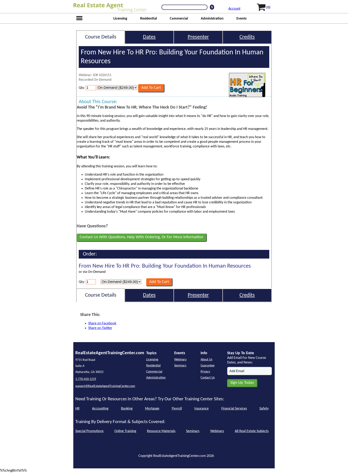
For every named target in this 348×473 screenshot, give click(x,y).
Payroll (177, 409)
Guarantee (207, 365)
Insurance (201, 409)
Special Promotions (89, 431)
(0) (268, 7)
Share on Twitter (100, 328)
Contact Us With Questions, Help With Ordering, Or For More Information (141, 237)
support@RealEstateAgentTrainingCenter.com (105, 386)
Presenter (198, 37)
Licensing (120, 19)
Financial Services (234, 409)
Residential (148, 19)
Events (241, 19)
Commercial (179, 19)
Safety (264, 409)
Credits (247, 37)
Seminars (180, 365)
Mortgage (152, 409)
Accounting (100, 409)
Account (234, 9)
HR (77, 409)
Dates (149, 37)
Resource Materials (161, 431)
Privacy (205, 371)
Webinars (180, 359)
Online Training (125, 431)
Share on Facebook (102, 323)
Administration (212, 19)
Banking (127, 409)
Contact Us (208, 377)
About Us (206, 359)
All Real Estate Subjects (252, 431)
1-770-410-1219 (85, 379)
